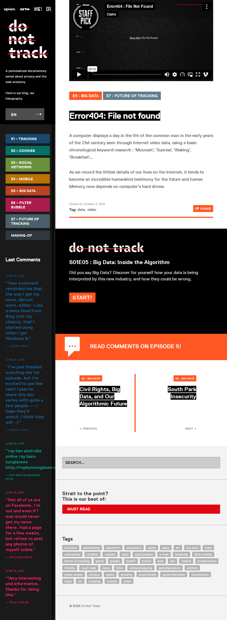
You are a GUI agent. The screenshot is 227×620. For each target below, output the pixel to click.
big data (192, 547)
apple (152, 547)
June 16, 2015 (15, 492)
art (178, 547)
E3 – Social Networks (21, 164)
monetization (206, 561)
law (172, 561)
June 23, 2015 (15, 443)
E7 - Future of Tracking (132, 95)
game (100, 561)
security (126, 574)
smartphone (147, 574)
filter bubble (203, 554)
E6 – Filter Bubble (21, 205)
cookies (110, 554)
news (106, 567)
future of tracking (77, 561)
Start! (82, 297)
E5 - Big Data (86, 95)
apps (165, 547)
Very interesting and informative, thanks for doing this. (23, 586)
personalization (169, 567)
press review (74, 574)
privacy (94, 574)
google (115, 561)
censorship (72, 554)
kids (161, 561)
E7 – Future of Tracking (25, 221)
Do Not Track (27, 39)
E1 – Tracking (24, 138)
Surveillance (200, 574)
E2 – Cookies (23, 150)
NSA (119, 567)
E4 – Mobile (22, 178)
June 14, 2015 (15, 571)
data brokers (144, 554)
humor (146, 561)
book (208, 547)
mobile (186, 561)
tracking (94, 581)
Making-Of (21, 235)
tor (80, 581)
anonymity (134, 547)
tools (68, 581)
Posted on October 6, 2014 (87, 204)
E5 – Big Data (23, 190)
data (81, 209)
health (131, 561)
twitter (112, 581)
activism (71, 547)
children (92, 554)
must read (88, 567)
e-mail (164, 554)
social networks (173, 574)
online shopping (141, 567)
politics (192, 567)
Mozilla (70, 567)
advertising (91, 547)
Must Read (78, 509)
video (91, 209)
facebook (181, 554)
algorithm (113, 547)
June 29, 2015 (15, 275)
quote (110, 574)
